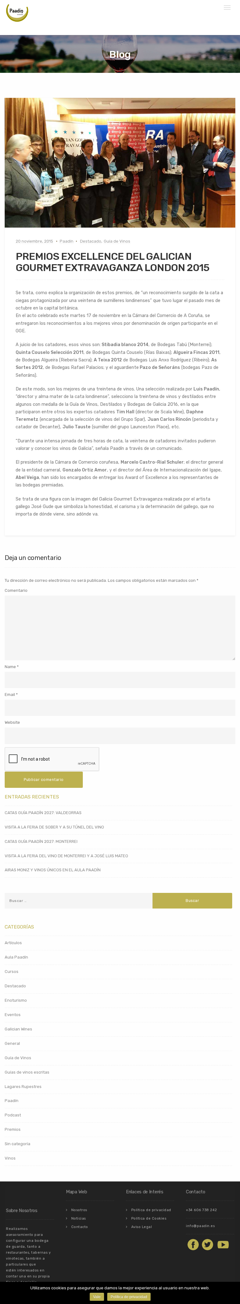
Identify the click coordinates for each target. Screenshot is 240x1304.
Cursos (11, 971)
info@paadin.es (200, 1226)
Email (10, 694)
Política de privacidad (151, 1210)
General (12, 1043)
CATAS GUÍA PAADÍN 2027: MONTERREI (41, 841)
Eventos (13, 1014)
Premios (13, 1129)
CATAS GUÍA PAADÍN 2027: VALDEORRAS (43, 812)
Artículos (13, 942)
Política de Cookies (149, 1218)
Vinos (10, 1158)
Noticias (78, 1218)
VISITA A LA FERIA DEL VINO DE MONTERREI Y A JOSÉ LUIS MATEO (66, 855)
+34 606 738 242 (201, 1210)
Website (12, 722)
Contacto (79, 1227)
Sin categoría (17, 1143)
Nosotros (79, 1210)
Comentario (16, 590)
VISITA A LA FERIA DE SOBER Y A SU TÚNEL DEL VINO (54, 827)
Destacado (90, 241)
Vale (97, 1297)
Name (10, 666)
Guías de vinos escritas (27, 1072)
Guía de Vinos (117, 241)
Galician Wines (18, 1029)
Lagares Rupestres (23, 1086)
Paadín (66, 241)
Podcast (13, 1115)
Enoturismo (16, 1000)
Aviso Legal (141, 1227)
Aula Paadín (16, 957)
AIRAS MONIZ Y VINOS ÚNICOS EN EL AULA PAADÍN (53, 870)
